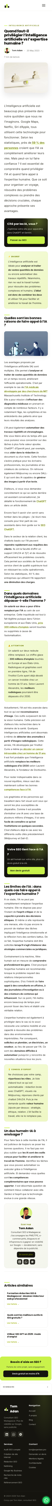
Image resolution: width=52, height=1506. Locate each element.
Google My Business (13, 1470)
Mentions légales (36, 1458)
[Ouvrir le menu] (45, 5)
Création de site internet (11, 1455)
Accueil (32, 1411)
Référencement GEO (13, 1482)
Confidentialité (35, 1463)
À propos (33, 1415)
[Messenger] (32, 1261)
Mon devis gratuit (20, 870)
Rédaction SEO (10, 1462)
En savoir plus (26, 1254)
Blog (31, 1420)
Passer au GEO (18, 240)
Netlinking (8, 1466)
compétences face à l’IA (17, 789)
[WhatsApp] (26, 1261)
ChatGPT (41, 501)
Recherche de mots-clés (13, 1476)
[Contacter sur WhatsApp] (46, 1500)
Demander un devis (37, 1454)
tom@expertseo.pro (37, 1449)
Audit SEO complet (12, 1449)
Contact (32, 1424)
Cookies (32, 1467)
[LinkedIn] (19, 1261)
